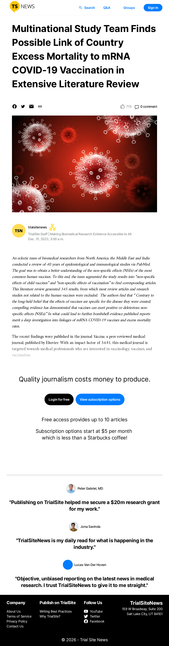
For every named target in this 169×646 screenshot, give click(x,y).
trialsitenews (37, 227)
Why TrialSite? (50, 616)
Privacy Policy (17, 621)
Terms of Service (19, 616)
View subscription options (100, 399)
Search (89, 8)
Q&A (106, 8)
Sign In (153, 8)
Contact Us (15, 626)
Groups (129, 8)
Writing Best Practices (56, 611)
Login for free (59, 399)
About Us (13, 611)
